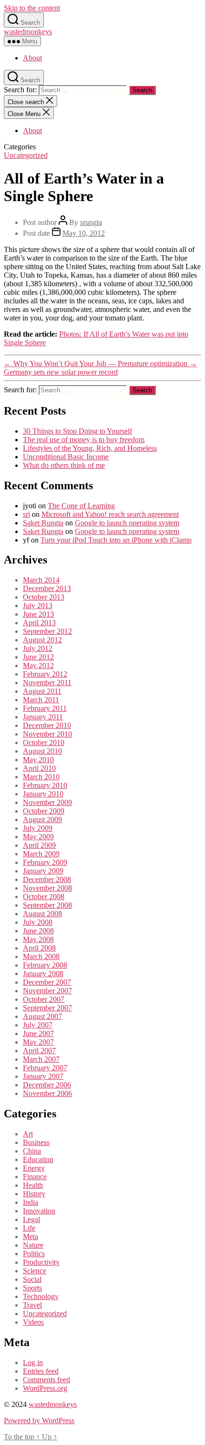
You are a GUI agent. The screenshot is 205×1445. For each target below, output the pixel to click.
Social (32, 1279)
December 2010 (47, 725)
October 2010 (43, 742)
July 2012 (37, 648)
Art (28, 1134)
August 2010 (42, 751)
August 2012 (42, 640)
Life (29, 1228)
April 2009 (39, 845)
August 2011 (42, 691)
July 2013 (37, 605)
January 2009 (43, 871)
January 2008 (43, 974)
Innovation (39, 1211)
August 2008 (42, 914)
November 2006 (47, 1093)
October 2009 (43, 811)
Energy (34, 1168)
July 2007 (37, 1025)
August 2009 (42, 819)
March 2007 (41, 1059)
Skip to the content (32, 8)
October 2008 (43, 896)
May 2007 (38, 1042)
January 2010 (43, 794)
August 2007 (42, 1016)
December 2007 (47, 982)
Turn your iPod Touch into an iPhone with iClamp (116, 540)
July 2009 (37, 828)
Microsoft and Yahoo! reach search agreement (110, 514)
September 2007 (47, 1008)
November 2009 (47, 802)
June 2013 (38, 614)
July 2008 (37, 922)
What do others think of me (64, 465)
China (32, 1151)
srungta (91, 222)
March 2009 (41, 854)
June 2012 (38, 657)
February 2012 (45, 674)
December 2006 (47, 1085)
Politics (34, 1254)
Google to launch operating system (127, 523)
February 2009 (45, 862)
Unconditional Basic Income (66, 457)
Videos (33, 1322)
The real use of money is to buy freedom (83, 440)
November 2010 (47, 734)
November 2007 (47, 991)
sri (26, 514)
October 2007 (43, 999)
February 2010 (45, 785)
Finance (35, 1177)
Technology (41, 1296)
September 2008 (47, 905)
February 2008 (45, 965)
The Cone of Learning (81, 506)
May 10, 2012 (83, 233)
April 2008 (39, 948)
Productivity (41, 1262)
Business (36, 1142)
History (34, 1194)
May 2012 (38, 665)
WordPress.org (45, 1388)
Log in (33, 1362)
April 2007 (39, 1051)
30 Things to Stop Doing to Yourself (77, 431)
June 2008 (38, 931)
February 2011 (45, 708)
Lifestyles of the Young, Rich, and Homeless (90, 448)
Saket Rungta (43, 523)
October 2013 (43, 597)
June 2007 (38, 1033)
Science (34, 1271)
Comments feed (46, 1380)
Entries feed (41, 1371)
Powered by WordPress (39, 1420)
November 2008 (47, 888)
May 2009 (38, 837)
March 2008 (41, 956)
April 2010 (39, 768)
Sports (32, 1288)
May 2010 (38, 760)
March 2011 (41, 700)
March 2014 (41, 580)
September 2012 (47, 631)
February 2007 (45, 1068)
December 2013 (47, 588)
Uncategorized (26, 155)
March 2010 (41, 777)
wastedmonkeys (28, 32)
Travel (32, 1305)
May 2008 (38, 939)
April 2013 (39, 623)
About (32, 58)
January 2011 (43, 717)
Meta (30, 1236)
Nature (33, 1245)
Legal (31, 1219)
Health (33, 1185)
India (30, 1202)
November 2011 (47, 683)
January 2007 (43, 1076)
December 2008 (47, 879)
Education (38, 1159)
